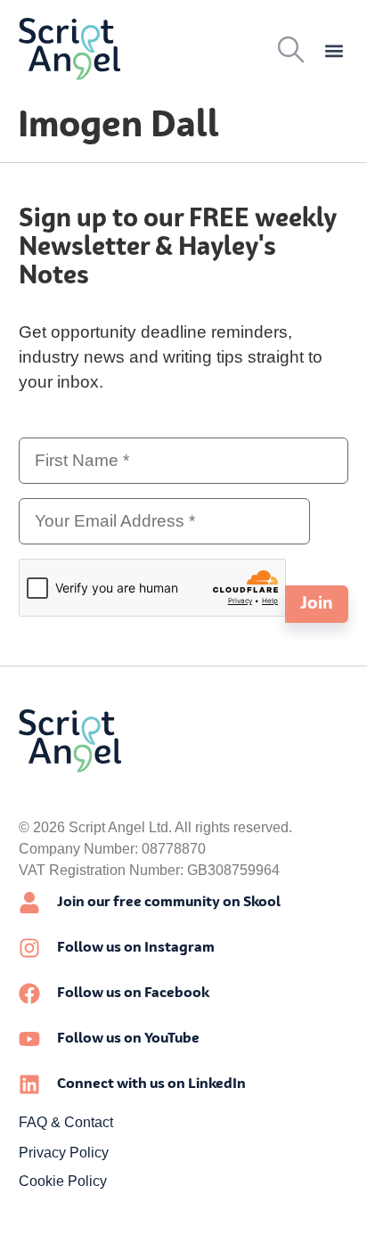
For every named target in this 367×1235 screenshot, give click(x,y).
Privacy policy (64, 1152)
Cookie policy (63, 1181)
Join (316, 603)
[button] (333, 51)
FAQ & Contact (66, 1122)
